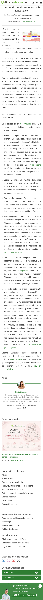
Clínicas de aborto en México (14, 539)
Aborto (5, 475)
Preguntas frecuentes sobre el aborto (17, 486)
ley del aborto (34, 165)
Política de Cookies (10, 529)
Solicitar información (26, 595)
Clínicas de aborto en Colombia (15, 543)
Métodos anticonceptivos (12, 489)
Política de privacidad (11, 525)
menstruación (25, 124)
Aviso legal (6, 522)
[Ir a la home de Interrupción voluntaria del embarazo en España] (15, 3)
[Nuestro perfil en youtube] (13, 561)
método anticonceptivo (13, 252)
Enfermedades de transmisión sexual (17, 493)
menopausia (22, 271)
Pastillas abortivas (9, 479)
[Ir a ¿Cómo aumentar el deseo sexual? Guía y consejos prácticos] (21, 436)
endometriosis (16, 359)
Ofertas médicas (9, 497)
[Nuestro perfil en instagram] (8, 561)
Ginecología (7, 500)
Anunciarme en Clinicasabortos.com (17, 518)
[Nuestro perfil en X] (18, 561)
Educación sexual (29, 22)
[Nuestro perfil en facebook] (3, 561)
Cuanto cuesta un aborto (12, 482)
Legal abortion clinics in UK (13, 546)
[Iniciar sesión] (33, 3)
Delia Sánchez (21, 392)
